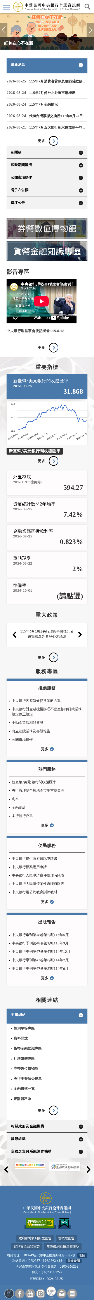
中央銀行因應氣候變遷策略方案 (36, 701)
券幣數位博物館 (26, 1068)
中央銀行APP (51, 1292)
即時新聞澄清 (21, 165)
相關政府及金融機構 (27, 1126)
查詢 (87, 6)
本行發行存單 (22, 816)
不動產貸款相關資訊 (27, 722)
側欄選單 (6, 6)
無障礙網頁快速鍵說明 (63, 1246)
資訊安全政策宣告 (27, 1246)
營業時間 (74, 1261)
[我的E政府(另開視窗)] (64, 1227)
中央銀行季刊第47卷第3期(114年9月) (40, 960)
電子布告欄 (19, 190)
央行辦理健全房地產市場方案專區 (38, 790)
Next (79, 634)
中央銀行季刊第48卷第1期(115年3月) (40, 943)
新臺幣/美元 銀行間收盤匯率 (34, 782)
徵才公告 (18, 202)
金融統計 (19, 807)
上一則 (3, 35)
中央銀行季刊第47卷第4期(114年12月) (41, 951)
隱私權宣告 (66, 1238)
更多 (41, 141)
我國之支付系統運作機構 (31, 1151)
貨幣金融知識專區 (28, 1048)
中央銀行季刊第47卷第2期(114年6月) (40, 968)
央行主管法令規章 (28, 1078)
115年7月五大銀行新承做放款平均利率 (59, 127)
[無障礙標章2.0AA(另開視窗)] (40, 1227)
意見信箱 (61, 1293)
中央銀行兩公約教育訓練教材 (34, 892)
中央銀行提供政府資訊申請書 (34, 858)
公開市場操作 (21, 177)
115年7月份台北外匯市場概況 (52, 93)
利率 (15, 799)
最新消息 (18, 64)
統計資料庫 (22, 1098)
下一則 (90, 35)
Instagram (40, 1293)
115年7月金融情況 (43, 104)
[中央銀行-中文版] (47, 6)
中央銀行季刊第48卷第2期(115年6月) (40, 935)
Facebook (19, 1293)
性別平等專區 (24, 1028)
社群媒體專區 (24, 1058)
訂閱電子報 (72, 1293)
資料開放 (21, 1038)
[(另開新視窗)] (47, 237)
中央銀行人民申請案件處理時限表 (38, 875)
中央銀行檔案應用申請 (29, 867)
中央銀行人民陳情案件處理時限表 (38, 884)
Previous (14, 634)
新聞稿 (16, 152)
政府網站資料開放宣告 (35, 1238)
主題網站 (18, 1014)
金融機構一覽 (24, 1088)
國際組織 (18, 1139)
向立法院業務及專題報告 (31, 731)
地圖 (82, 1255)
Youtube (30, 1293)
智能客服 (9, 1293)
